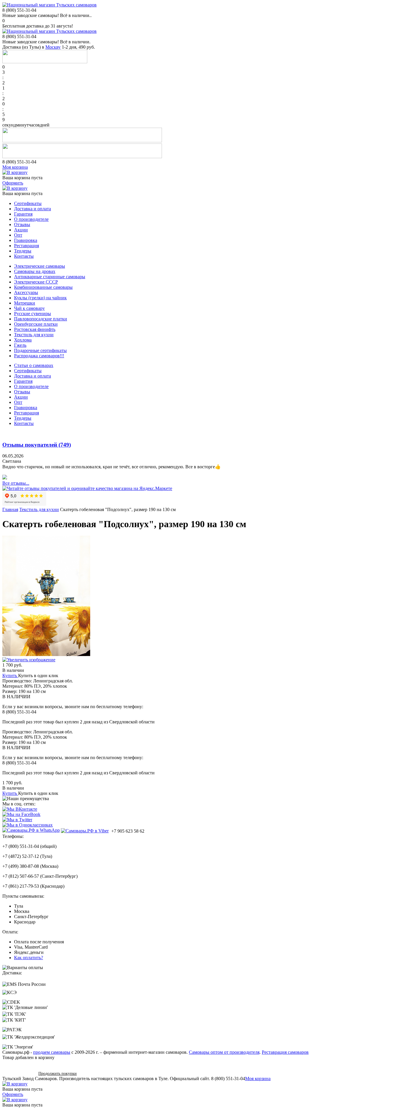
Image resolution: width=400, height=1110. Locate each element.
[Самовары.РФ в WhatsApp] (31, 830)
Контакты (24, 256)
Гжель (20, 345)
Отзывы (22, 224)
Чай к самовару (29, 308)
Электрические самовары (39, 266)
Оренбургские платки (36, 324)
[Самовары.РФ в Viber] (85, 831)
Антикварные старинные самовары (49, 276)
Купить (9, 675)
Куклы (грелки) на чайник (40, 297)
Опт (18, 235)
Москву (53, 47)
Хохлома (23, 339)
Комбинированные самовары (43, 287)
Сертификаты (28, 203)
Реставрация (26, 245)
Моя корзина (15, 167)
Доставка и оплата (32, 208)
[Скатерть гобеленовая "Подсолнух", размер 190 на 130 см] (200, 657)
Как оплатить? (28, 957)
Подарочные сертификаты (40, 350)
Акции (21, 229)
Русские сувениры (32, 313)
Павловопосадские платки (40, 318)
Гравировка (25, 240)
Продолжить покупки (57, 1073)
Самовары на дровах (34, 271)
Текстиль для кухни (34, 334)
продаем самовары (51, 1052)
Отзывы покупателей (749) (36, 445)
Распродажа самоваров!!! (39, 355)
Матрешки (24, 302)
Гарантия (23, 213)
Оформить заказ (18, 1073)
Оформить (12, 182)
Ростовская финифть (34, 329)
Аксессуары (26, 292)
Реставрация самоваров (285, 1052)
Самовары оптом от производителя (224, 1052)
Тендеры (22, 250)
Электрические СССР (36, 281)
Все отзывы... (15, 483)
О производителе (31, 219)
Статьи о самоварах (33, 365)
